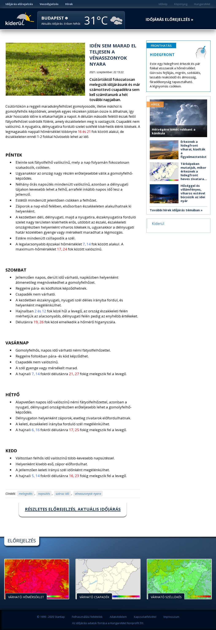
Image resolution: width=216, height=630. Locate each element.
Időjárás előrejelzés (19, 4)
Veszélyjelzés (49, 4)
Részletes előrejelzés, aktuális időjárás (73, 509)
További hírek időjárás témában (175, 210)
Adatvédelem (118, 617)
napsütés (44, 494)
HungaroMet (202, 4)
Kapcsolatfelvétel (145, 617)
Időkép (163, 4)
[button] (61, 20)
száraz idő (62, 494)
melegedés (25, 494)
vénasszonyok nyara (88, 494)
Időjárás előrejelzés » (169, 19)
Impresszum (171, 617)
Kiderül (20, 18)
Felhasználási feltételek (87, 617)
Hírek (69, 4)
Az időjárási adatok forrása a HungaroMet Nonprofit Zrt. (108, 623)
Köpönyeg (180, 4)
